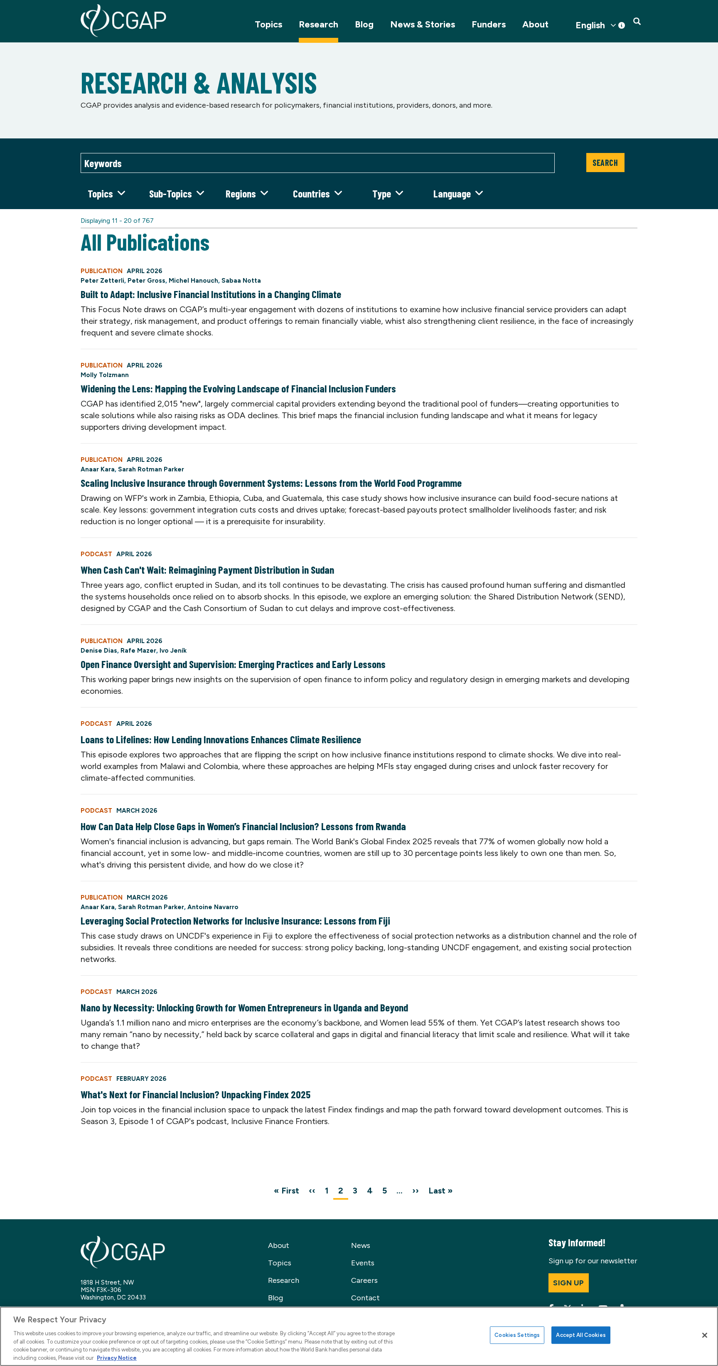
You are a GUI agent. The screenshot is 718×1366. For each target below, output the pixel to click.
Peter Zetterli (102, 280)
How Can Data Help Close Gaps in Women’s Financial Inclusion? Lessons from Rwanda (243, 826)
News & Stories (422, 24)
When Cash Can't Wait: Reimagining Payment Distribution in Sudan (207, 569)
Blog (364, 24)
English (590, 25)
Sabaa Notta (241, 280)
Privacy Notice (117, 1357)
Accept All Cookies (580, 1335)
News (360, 1245)
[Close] (705, 1335)
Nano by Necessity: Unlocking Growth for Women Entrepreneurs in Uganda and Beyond (244, 1007)
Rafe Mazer (138, 650)
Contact (365, 1297)
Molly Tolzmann (105, 375)
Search (605, 163)
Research (318, 24)
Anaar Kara (98, 469)
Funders (489, 24)
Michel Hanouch (193, 280)
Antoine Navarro (213, 907)
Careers (364, 1280)
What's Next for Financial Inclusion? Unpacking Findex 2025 (195, 1094)
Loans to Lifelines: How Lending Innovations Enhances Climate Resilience (221, 739)
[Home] (123, 20)
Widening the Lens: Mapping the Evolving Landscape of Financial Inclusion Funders (238, 388)
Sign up (568, 1282)
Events (362, 1262)
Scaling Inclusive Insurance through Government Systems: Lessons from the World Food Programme (271, 482)
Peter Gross (146, 280)
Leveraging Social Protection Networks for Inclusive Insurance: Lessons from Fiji (235, 920)
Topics (268, 24)
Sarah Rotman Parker (151, 469)
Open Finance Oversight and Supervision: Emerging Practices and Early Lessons (233, 664)
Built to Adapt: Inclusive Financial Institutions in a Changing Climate (211, 294)
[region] (359, 1336)
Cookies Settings (517, 1335)
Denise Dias (99, 650)
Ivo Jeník (173, 650)
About (535, 24)
